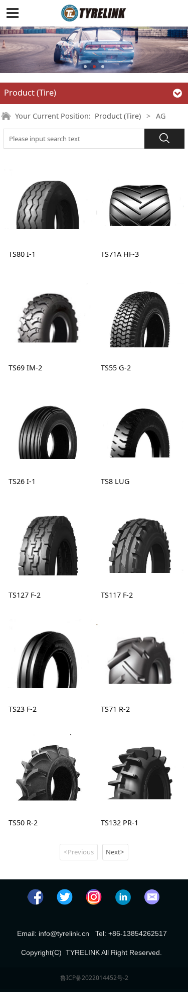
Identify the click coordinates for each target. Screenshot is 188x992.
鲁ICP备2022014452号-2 (94, 977)
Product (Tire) (118, 116)
